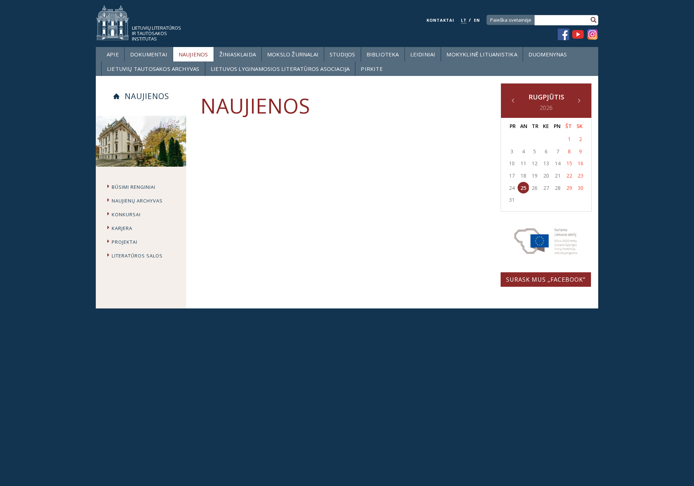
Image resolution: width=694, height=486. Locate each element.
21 (558, 175)
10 (512, 163)
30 (580, 187)
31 (512, 199)
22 (569, 175)
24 (512, 187)
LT (464, 20)
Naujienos (193, 54)
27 (546, 187)
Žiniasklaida (237, 54)
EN (477, 20)
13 (546, 163)
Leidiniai (423, 54)
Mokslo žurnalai (292, 54)
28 (558, 187)
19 (534, 175)
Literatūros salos (137, 255)
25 (523, 187)
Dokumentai (148, 54)
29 (569, 187)
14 (558, 163)
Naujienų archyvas (137, 200)
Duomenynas (547, 54)
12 (534, 163)
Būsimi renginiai (133, 187)
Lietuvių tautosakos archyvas (153, 68)
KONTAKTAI (440, 20)
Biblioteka (383, 54)
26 (534, 187)
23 (580, 175)
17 (512, 175)
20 (546, 175)
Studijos (342, 54)
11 (523, 163)
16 (580, 163)
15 (569, 163)
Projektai (124, 242)
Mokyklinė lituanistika (481, 54)
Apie (113, 54)
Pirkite (371, 68)
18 (523, 175)
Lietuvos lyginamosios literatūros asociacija (280, 68)
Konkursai (126, 214)
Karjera (122, 228)
